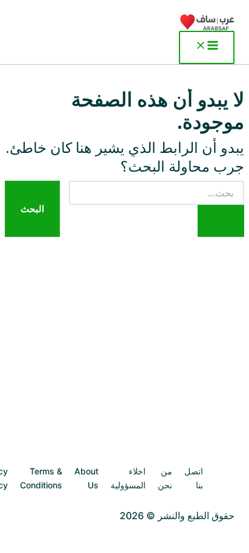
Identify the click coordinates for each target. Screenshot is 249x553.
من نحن (165, 478)
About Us (86, 478)
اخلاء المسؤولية (128, 478)
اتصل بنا (193, 478)
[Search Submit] (221, 221)
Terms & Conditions (41, 478)
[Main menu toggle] (206, 47)
